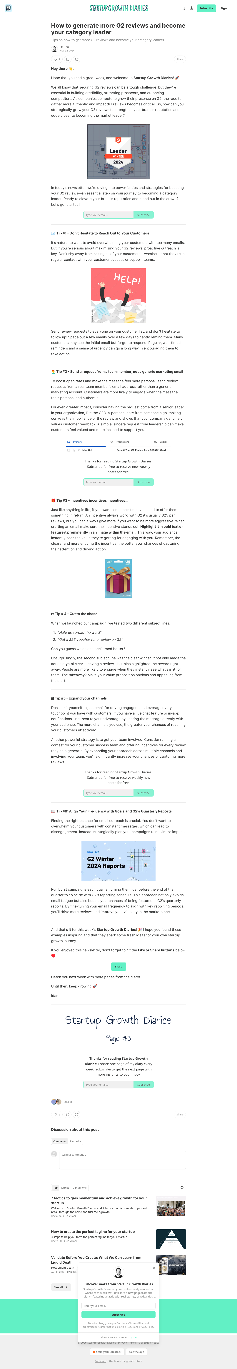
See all (58, 1287)
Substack (100, 1361)
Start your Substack (108, 1352)
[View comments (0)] (67, 59)
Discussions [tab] (79, 1187)
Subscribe (206, 8)
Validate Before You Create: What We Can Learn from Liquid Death (96, 1260)
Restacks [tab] (75, 1141)
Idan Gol (65, 47)
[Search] (183, 8)
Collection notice (149, 1342)
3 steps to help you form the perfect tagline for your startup (89, 1237)
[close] (154, 1268)
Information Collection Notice (117, 1326)
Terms (133, 1342)
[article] (118, 1209)
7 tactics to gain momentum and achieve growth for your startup (99, 1200)
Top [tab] (55, 1187)
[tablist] (67, 1141)
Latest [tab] (65, 1187)
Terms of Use (136, 1323)
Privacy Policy (146, 1326)
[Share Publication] (191, 8)
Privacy (122, 1342)
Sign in (225, 8)
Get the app (136, 1352)
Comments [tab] (59, 1141)
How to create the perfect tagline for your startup (93, 1232)
